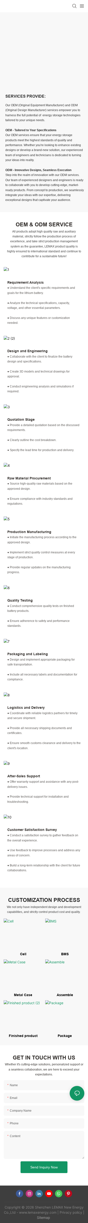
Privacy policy (71, 1212)
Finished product (23, 1036)
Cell (23, 954)
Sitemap (43, 1217)
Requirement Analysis (25, 282)
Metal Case (23, 995)
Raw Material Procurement (29, 478)
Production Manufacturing (29, 532)
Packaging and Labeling (27, 654)
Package (65, 1036)
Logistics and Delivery (26, 708)
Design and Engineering (27, 351)
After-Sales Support (23, 776)
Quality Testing (20, 600)
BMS (65, 954)
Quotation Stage (21, 419)
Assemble (65, 995)
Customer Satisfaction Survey (32, 830)
